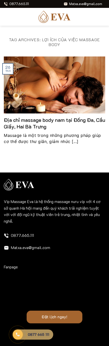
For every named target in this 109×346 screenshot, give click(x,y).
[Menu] (7, 16)
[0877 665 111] (18, 334)
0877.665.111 (22, 235)
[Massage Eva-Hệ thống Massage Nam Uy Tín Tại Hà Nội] (54, 17)
